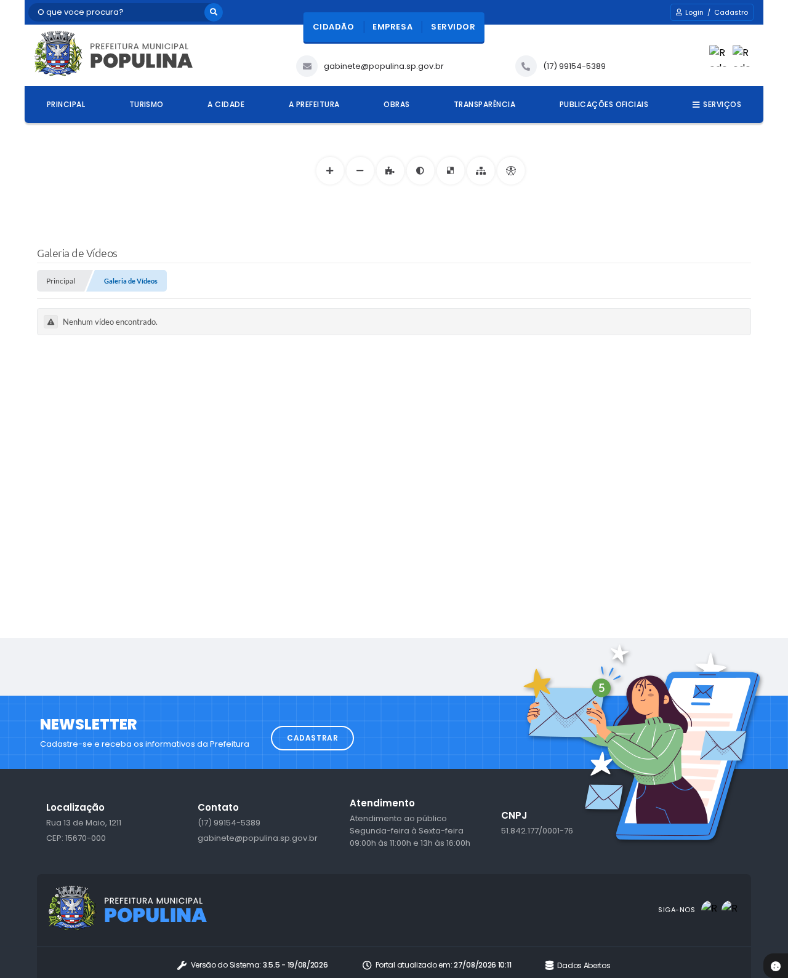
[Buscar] (213, 12)
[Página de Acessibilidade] (511, 171)
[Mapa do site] (480, 171)
